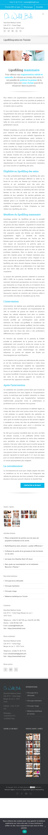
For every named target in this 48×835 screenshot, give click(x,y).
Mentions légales (10, 789)
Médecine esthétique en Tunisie (16, 596)
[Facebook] (4, 31)
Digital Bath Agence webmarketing (33, 789)
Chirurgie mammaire (12, 586)
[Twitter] (16, 31)
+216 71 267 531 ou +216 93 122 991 (26, 620)
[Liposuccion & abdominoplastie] (7, 522)
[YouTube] (12, 31)
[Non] (45, 826)
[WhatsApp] (20, 31)
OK (25, 831)
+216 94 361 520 (16, 623)
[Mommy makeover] (16, 514)
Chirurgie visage (11, 591)
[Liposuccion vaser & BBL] (25, 514)
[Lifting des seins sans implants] (33, 514)
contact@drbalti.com (31, 2)
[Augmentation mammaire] (7, 514)
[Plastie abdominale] (29, 766)
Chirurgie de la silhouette (14, 581)
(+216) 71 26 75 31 (19, 651)
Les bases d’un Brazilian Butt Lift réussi (19, 559)
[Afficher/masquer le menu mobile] (43, 14)
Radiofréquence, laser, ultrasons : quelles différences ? (24, 546)
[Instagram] (8, 31)
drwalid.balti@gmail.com (17, 654)
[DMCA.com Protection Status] (35, 787)
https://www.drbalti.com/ (16, 628)
